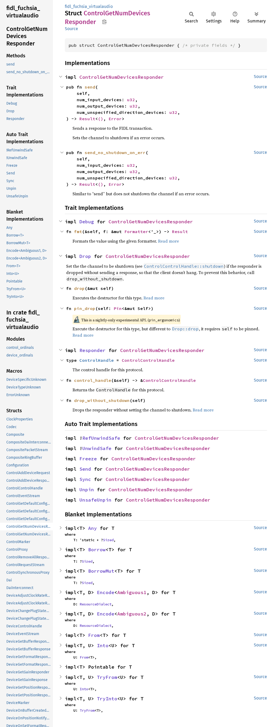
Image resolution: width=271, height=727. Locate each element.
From (94, 635)
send (90, 87)
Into (103, 645)
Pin (118, 308)
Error (115, 118)
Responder (92, 350)
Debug (86, 222)
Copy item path (104, 21)
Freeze (88, 459)
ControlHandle (96, 360)
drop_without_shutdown (102, 400)
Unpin (86, 490)
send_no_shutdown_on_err (115, 152)
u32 (131, 99)
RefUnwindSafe (101, 438)
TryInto (107, 699)
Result (87, 118)
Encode (105, 592)
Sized (108, 540)
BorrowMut (101, 571)
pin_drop (84, 308)
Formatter (136, 231)
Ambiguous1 (131, 592)
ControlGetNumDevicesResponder (121, 77)
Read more (168, 241)
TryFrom (107, 677)
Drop (85, 256)
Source (71, 28)
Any (92, 528)
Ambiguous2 (131, 614)
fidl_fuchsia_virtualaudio (89, 6)
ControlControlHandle (148, 360)
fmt (78, 231)
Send (85, 469)
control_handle (92, 380)
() (100, 118)
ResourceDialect (95, 604)
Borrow (97, 550)
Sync (85, 479)
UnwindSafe (96, 448)
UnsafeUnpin (95, 500)
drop (79, 288)
